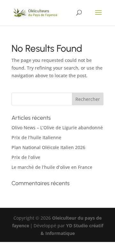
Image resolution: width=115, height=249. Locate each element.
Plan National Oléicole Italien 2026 (48, 147)
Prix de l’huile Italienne (36, 137)
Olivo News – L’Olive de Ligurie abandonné (57, 127)
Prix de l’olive (26, 157)
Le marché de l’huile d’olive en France (52, 167)
